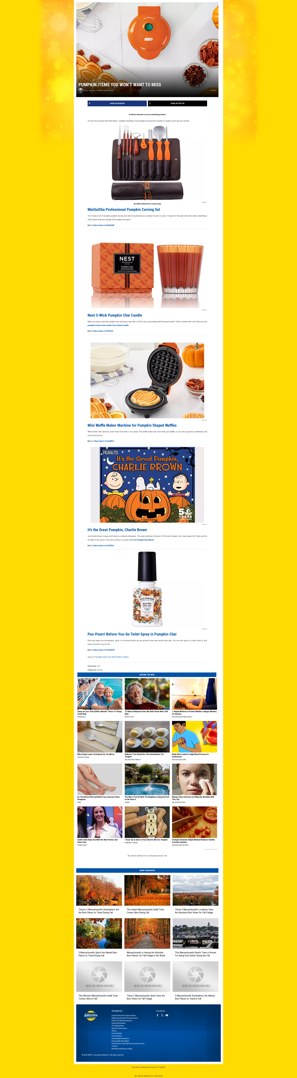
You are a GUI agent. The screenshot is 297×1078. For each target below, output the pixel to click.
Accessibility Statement (120, 1038)
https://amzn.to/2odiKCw (104, 441)
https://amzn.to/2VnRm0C (104, 650)
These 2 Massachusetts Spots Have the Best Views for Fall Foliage (146, 997)
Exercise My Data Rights (120, 1041)
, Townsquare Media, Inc (101, 1055)
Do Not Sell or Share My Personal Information (128, 1043)
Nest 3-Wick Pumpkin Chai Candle (115, 315)
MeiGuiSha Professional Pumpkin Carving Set (124, 209)
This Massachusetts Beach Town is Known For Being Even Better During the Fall (195, 954)
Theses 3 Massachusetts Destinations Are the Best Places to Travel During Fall (99, 911)
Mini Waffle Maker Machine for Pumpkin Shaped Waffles (132, 425)
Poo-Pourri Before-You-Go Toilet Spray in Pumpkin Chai (132, 634)
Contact (114, 1046)
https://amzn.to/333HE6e (103, 545)
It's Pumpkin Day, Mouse (144, 540)
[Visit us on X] (163, 1015)
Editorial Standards (119, 1023)
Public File (115, 1021)
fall (98, 666)
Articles (100, 670)
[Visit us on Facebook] (158, 1015)
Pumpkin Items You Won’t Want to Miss (112, 657)
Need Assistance (126, 1021)
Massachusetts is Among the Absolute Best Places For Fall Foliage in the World (146, 954)
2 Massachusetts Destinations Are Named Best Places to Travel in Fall (195, 997)
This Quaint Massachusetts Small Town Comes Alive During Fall (145, 911)
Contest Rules (117, 1033)
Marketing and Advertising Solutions (125, 1018)
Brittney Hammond (89, 90)
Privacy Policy (117, 1036)
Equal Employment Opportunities (124, 1015)
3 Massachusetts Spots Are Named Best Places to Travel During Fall (98, 954)
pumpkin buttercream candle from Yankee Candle (108, 325)
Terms (114, 1031)
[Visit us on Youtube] (167, 1015)
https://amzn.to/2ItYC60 (103, 331)
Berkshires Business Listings (122, 1049)
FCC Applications (118, 1026)
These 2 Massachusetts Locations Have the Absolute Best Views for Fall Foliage (194, 911)
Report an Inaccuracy (119, 1028)
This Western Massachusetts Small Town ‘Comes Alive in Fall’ (98, 997)
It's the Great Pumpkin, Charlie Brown (117, 529)
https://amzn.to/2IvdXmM (103, 225)
